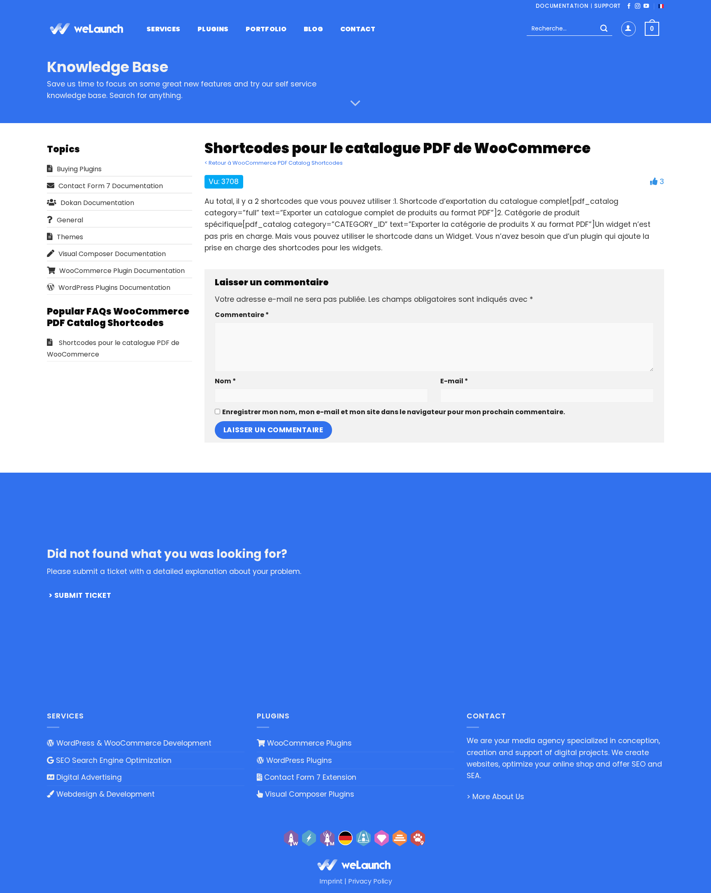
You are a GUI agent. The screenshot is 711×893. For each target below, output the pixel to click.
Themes (70, 237)
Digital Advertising (88, 777)
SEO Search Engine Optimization (113, 760)
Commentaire (242, 314)
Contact (357, 29)
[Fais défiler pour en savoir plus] (355, 103)
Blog (313, 29)
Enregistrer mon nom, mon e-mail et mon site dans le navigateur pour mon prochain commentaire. (393, 412)
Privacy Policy (370, 881)
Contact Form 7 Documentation (110, 186)
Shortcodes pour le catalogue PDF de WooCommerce (113, 348)
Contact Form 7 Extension (309, 777)
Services (163, 29)
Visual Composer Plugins (308, 794)
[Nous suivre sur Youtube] (646, 6)
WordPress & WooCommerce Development (132, 743)
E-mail (454, 381)
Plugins (213, 29)
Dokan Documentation (97, 203)
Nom (225, 381)
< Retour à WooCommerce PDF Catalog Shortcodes (273, 163)
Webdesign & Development (104, 794)
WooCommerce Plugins (308, 743)
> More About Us (495, 797)
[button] (628, 28)
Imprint (331, 881)
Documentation (562, 6)
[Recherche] (603, 29)
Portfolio (266, 29)
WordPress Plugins (298, 760)
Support (607, 6)
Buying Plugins (79, 169)
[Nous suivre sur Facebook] (629, 6)
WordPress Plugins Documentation (114, 287)
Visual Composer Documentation (112, 254)
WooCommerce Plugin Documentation (122, 270)
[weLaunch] (88, 29)
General (70, 220)
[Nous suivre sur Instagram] (637, 6)
